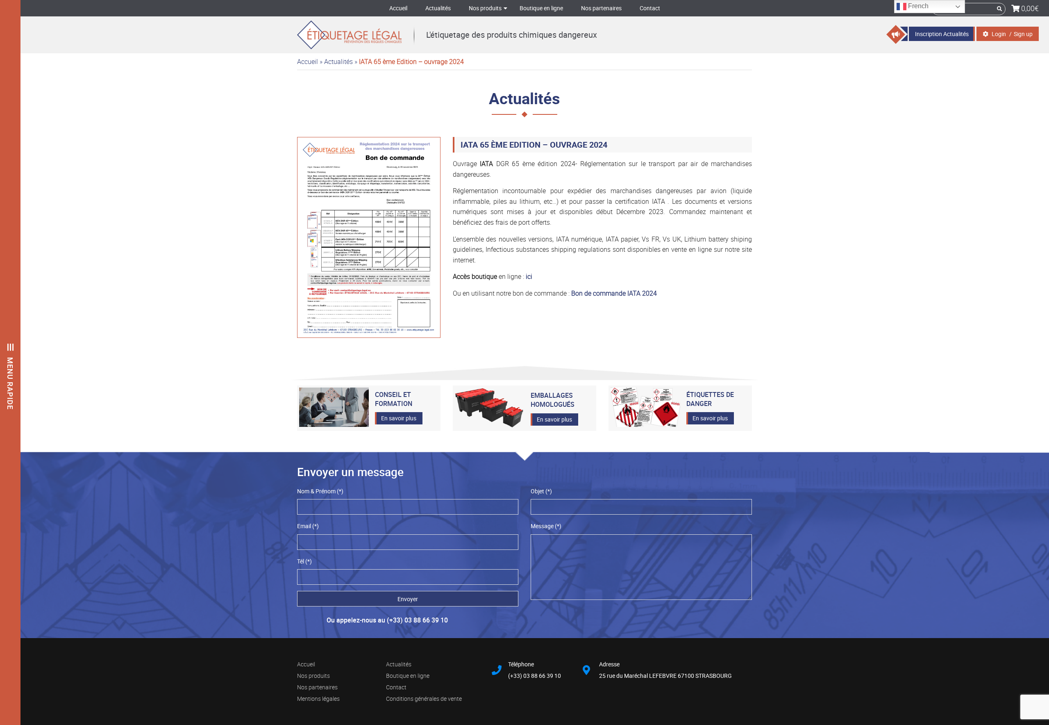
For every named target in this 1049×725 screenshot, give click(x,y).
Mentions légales (318, 698)
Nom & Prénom (320, 491)
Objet (541, 491)
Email (308, 526)
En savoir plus (398, 418)
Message (546, 526)
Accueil (398, 8)
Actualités (438, 8)
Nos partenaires (601, 8)
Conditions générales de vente (424, 698)
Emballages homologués (552, 400)
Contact (650, 8)
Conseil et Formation (393, 399)
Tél (304, 561)
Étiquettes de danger (710, 399)
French (917, 5)
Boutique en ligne (541, 8)
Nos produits (485, 8)
